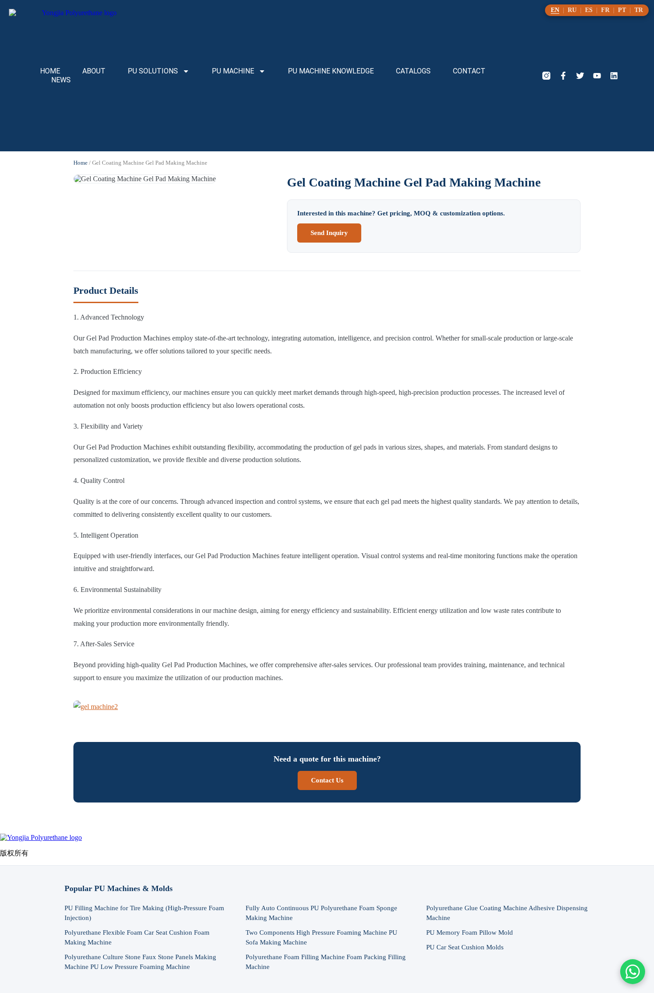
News (61, 80)
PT (622, 10)
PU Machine (233, 71)
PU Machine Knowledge (331, 71)
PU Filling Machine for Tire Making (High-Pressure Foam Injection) (144, 912)
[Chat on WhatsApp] (632, 971)
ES (589, 10)
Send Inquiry (329, 232)
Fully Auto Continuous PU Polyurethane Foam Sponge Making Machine (321, 912)
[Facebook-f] (563, 76)
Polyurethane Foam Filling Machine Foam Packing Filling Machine (326, 961)
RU (572, 10)
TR (638, 10)
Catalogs (413, 71)
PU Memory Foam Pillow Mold (469, 932)
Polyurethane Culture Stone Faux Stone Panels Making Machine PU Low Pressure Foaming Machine (140, 961)
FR (605, 10)
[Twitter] (580, 76)
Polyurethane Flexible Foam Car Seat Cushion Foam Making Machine (137, 937)
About (93, 71)
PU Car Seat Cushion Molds (465, 947)
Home (50, 71)
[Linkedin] (614, 76)
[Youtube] (597, 76)
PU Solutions (153, 71)
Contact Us (327, 780)
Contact (469, 71)
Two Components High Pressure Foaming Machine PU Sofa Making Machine (321, 937)
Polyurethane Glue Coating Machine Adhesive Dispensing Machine (507, 912)
